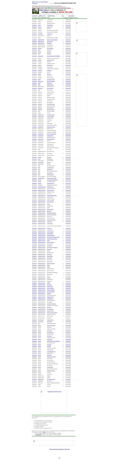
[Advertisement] (81, 157)
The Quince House (50, 107)
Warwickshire (34, 107)
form (44, 432)
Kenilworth (40, 107)
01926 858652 (68, 107)
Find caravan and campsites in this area (59, 449)
